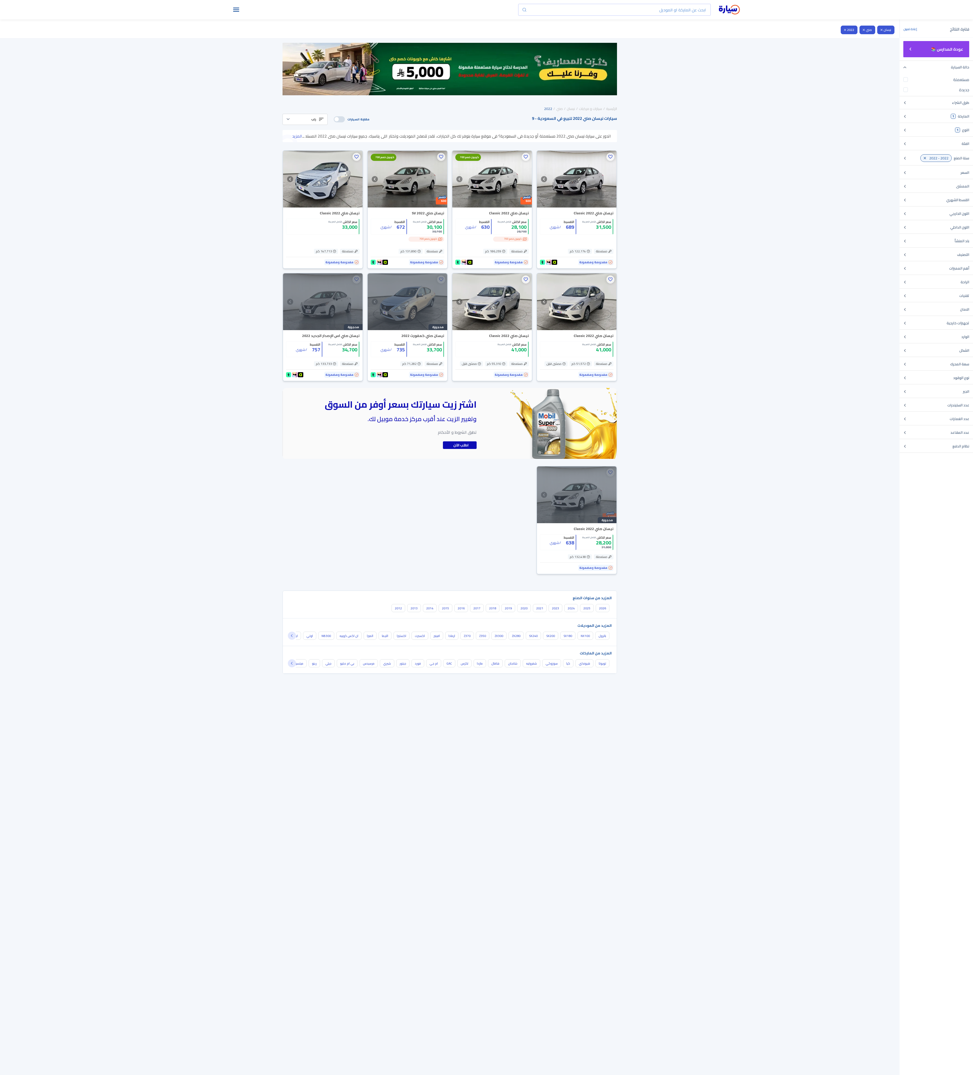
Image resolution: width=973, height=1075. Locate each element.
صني (869, 30)
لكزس (464, 663)
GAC (449, 663)
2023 (555, 608)
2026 (602, 608)
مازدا (480, 663)
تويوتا (602, 663)
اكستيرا (401, 636)
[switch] (339, 119)
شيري (387, 663)
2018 (492, 608)
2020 (524, 608)
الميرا (370, 636)
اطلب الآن (461, 445)
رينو (314, 663)
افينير (437, 636)
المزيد (297, 136)
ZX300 (499, 636)
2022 (850, 30)
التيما (385, 636)
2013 (414, 608)
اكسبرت (420, 636)
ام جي (433, 663)
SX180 (568, 636)
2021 (539, 608)
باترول (602, 636)
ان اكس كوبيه (349, 636)
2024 (571, 608)
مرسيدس (369, 663)
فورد (418, 663)
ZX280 (516, 636)
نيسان (887, 30)
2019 (508, 608)
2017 (476, 608)
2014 (429, 608)
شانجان (512, 663)
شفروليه (531, 663)
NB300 (326, 636)
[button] (305, 119)
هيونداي (584, 663)
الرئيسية (611, 108)
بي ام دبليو (347, 663)
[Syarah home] (729, 10)
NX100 (585, 636)
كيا (568, 663)
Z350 (482, 636)
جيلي (328, 663)
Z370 (467, 636)
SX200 (550, 636)
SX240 (533, 636)
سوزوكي (552, 663)
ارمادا (451, 636)
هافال (495, 663)
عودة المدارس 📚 (947, 49)
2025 (586, 608)
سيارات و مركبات (590, 108)
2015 (445, 608)
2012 (398, 608)
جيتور (403, 663)
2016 (461, 608)
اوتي (309, 636)
